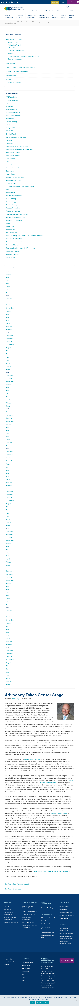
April (7, 284)
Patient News (10, 193)
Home (6, 22)
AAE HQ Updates (12, 100)
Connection (39, 11)
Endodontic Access (13, 152)
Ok (33, 1002)
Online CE (48, 11)
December (9, 299)
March (8, 287)
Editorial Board (13, 48)
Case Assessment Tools (29, 911)
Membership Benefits (47, 932)
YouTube (27, 981)
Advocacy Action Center (48, 783)
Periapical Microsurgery (14, 196)
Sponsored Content (13, 245)
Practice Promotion (13, 208)
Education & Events (19, 16)
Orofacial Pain (11, 183)
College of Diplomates (13, 128)
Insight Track (10, 174)
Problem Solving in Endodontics (17, 214)
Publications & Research (31, 16)
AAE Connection (46, 924)
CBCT (8, 125)
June (7, 277)
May (7, 281)
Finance (8, 162)
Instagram (27, 965)
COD (71, 11)
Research (9, 80)
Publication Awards (14, 45)
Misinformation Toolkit (13, 180)
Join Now (55, 2)
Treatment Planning (13, 251)
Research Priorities (14, 82)
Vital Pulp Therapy (12, 254)
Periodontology (11, 199)
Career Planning (11, 122)
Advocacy (9, 106)
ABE (58, 11)
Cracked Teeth (11, 134)
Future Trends (11, 165)
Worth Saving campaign (32, 759)
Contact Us (7, 909)
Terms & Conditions (10, 962)
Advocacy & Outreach (48, 918)
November (9, 302)
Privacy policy (42, 1002)
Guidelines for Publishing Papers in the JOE (25, 56)
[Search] (70, 7)
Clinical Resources (9, 16)
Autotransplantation (13, 115)
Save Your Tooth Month (14, 242)
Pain (7, 189)
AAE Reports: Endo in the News (17, 71)
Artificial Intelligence (13, 112)
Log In (63, 2)
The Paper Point (11, 76)
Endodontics (10, 159)
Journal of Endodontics (14, 39)
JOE (33, 11)
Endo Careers (55, 16)
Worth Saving (10, 257)
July (7, 351)
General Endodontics (13, 168)
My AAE (6, 906)
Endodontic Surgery (13, 156)
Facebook (27, 969)
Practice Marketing (47, 908)
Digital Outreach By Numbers (16, 137)
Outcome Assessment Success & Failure (20, 186)
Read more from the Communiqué (17, 884)
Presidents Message (13, 211)
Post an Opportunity (66, 933)
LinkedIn (26, 975)
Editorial (9, 140)
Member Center (63, 16)
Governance (10, 171)
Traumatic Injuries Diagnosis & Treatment (20, 248)
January (9, 293)
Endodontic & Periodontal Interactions (19, 149)
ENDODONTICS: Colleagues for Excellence (20, 67)
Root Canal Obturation (14, 239)
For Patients (66, 960)
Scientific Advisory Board (16, 51)
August (8, 274)
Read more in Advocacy (13, 889)
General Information (15, 59)
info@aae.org (49, 988)
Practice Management (44, 16)
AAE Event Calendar (66, 912)
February (9, 290)
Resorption (10, 226)
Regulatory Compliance (14, 220)
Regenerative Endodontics (15, 217)
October (9, 305)
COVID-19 (9, 131)
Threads (26, 972)
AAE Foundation (11, 97)
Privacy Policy (8, 959)
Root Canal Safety (28, 922)
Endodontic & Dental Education (17, 146)
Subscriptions (13, 42)
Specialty (12, 22)
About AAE (71, 16)
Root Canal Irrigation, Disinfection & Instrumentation (24, 236)
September (10, 308)
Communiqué (37, 22)
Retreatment (10, 230)
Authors (11, 53)
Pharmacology (11, 202)
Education (9, 143)
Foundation (64, 11)
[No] (77, 1000)
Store (54, 11)
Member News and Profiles (15, 177)
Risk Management (12, 233)
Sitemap (6, 964)
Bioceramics (10, 119)
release (70, 780)
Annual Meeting (11, 109)
